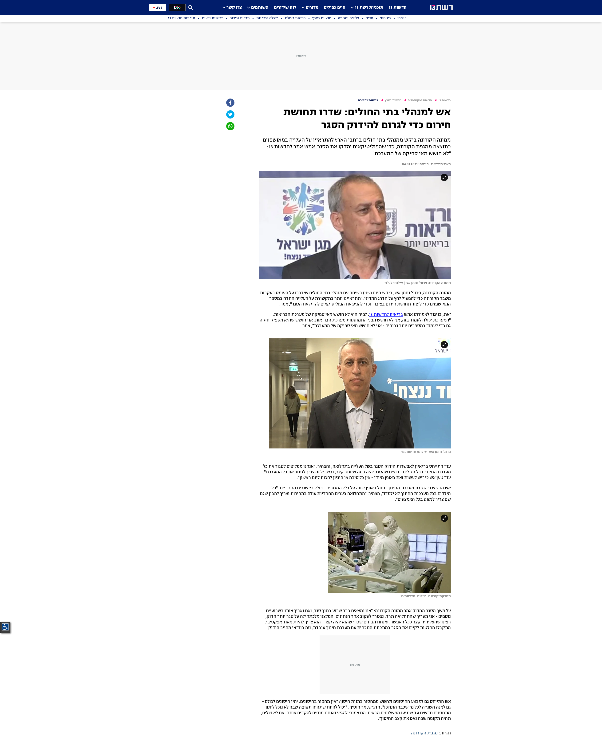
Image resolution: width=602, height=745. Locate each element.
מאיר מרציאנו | (440, 164)
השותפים (260, 7)
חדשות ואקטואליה (420, 101)
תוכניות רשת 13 (369, 7)
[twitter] (230, 114)
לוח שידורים (285, 7)
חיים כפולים (334, 7)
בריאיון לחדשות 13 (386, 314)
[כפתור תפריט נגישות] (5, 626)
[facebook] (230, 103)
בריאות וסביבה (368, 101)
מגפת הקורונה (424, 733)
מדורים (312, 7)
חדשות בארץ (393, 101)
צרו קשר (234, 7)
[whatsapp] (230, 126)
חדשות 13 (398, 7)
